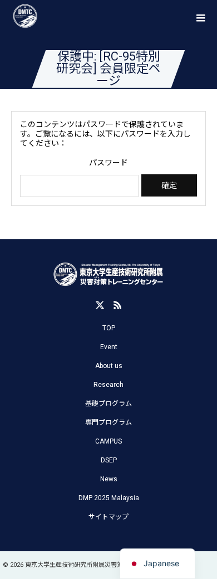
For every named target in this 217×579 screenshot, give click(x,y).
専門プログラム (108, 422)
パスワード (108, 163)
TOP (108, 328)
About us (108, 366)
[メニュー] (200, 16)
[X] (99, 304)
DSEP (109, 460)
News (108, 479)
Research (108, 385)
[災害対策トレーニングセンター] (108, 274)
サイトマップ (108, 517)
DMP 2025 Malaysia (108, 498)
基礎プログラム (108, 403)
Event (108, 347)
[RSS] (117, 304)
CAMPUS (108, 441)
